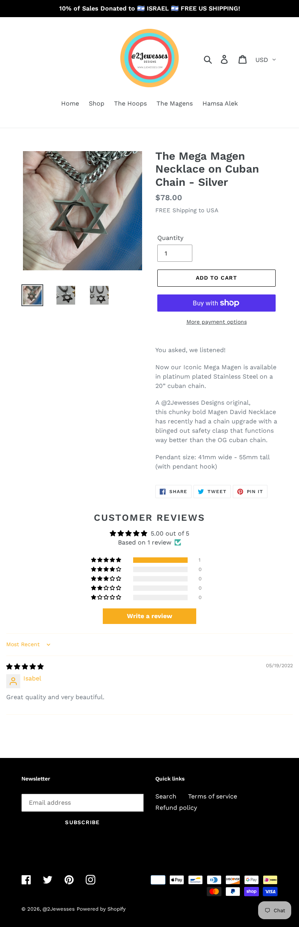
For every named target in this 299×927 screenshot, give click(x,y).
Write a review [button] (149, 616)
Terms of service (212, 796)
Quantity (170, 237)
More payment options (216, 322)
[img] (25, 666)
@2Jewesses (58, 909)
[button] (106, 560)
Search (165, 796)
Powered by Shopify (101, 909)
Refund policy (176, 807)
